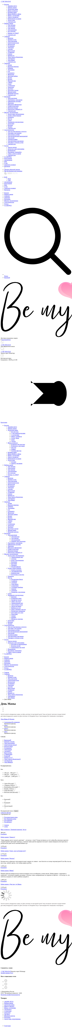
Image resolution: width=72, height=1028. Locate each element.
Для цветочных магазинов (16, 141)
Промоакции (11, 150)
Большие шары (12, 12)
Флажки (13, 617)
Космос (10, 77)
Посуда (10, 119)
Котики (10, 79)
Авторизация (8, 160)
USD (9, 180)
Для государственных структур (17, 131)
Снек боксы (14, 584)
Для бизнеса (11, 58)
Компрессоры (15, 573)
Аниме (10, 65)
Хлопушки (11, 123)
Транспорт (11, 87)
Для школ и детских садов (15, 142)
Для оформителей (16, 571)
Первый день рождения (18, 541)
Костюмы (14, 563)
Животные (11, 74)
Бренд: (6, 728)
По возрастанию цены (11, 817)
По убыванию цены (10, 819)
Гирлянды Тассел (16, 600)
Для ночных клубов (14, 134)
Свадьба (10, 49)
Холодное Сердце (13, 90)
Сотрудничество (9, 130)
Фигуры (13, 447)
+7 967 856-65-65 (6, 1)
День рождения (12, 41)
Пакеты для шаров (16, 463)
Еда (9, 71)
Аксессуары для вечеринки (16, 114)
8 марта (10, 54)
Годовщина (11, 46)
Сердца (13, 441)
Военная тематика (13, 66)
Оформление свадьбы (14, 101)
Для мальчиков (12, 30)
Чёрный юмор (12, 92)
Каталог (6, 4)
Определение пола (13, 43)
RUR (5, 177)
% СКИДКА (8, 157)
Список (6, 825)
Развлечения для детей (18, 647)
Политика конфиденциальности (10, 994)
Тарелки (13, 589)
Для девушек (11, 25)
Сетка (6, 826)
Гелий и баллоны (16, 570)
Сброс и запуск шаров (14, 153)
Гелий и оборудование (14, 115)
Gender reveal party (13, 106)
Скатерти (14, 582)
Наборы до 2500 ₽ (13, 33)
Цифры (13, 449)
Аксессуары (11, 20)
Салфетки (14, 581)
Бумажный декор (16, 598)
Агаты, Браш (15, 438)
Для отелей (11, 138)
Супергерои (11, 85)
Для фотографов (12, 139)
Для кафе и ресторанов (14, 133)
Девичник (11, 47)
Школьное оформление (15, 104)
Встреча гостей (15, 646)
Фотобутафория (16, 566)
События (7, 36)
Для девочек (11, 28)
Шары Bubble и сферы (14, 14)
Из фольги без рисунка (18, 444)
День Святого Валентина (15, 57)
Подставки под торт (17, 612)
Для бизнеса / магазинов (15, 100)
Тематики (7, 63)
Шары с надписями (13, 15)
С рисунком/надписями (18, 433)
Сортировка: (12, 722)
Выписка (10, 38)
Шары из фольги (13, 11)
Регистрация (8, 158)
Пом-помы (14, 614)
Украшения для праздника (15, 122)
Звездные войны (13, 76)
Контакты (7, 166)
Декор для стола (16, 601)
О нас (6, 163)
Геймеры (10, 68)
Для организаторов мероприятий (17, 136)
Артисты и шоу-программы (16, 149)
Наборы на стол (16, 608)
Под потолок (11, 31)
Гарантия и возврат (10, 164)
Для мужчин (11, 26)
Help (5, 161)
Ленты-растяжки (16, 606)
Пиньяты (14, 565)
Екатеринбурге (6, 339)
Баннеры (14, 597)
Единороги (11, 73)
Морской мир (12, 81)
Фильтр (12, 719)
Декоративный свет (17, 557)
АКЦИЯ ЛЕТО (12, 6)
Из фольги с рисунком (18, 446)
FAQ (11, 973)
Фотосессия (11, 44)
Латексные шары (13, 9)
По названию (8, 820)
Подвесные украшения (18, 611)
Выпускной (11, 50)
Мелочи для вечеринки (11, 112)
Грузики (13, 462)
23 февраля (11, 52)
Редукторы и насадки (17, 574)
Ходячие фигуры (16, 450)
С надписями (15, 435)
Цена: (6, 725)
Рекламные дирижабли (15, 152)
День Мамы (11, 60)
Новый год (11, 55)
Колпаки (10, 125)
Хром (13, 439)
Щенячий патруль (13, 93)
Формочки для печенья (18, 592)
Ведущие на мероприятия (19, 644)
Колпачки (14, 562)
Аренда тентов (12, 147)
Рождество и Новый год (15, 109)
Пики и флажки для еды (18, 609)
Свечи (10, 120)
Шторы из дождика (17, 619)
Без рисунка (14, 431)
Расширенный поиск (7, 811)
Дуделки (13, 559)
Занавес (10, 126)
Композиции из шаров (14, 18)
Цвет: (6, 731)
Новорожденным (13, 107)
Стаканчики (15, 585)
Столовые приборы (17, 587)
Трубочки (14, 590)
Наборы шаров (12, 7)
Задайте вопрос (5, 973)
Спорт (10, 84)
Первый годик (12, 39)
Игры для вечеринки (17, 560)
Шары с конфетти (16, 436)
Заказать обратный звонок (12, 169)
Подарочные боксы (17, 579)
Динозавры (11, 69)
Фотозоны (7, 96)
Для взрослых (15, 536)
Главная (6, 672)
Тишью (13, 616)
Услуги (6, 145)
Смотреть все (12, 22)
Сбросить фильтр (6, 812)
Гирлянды (11, 117)
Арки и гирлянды (13, 17)
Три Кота (10, 88)
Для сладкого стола (17, 604)
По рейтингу (8, 822)
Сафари (10, 82)
